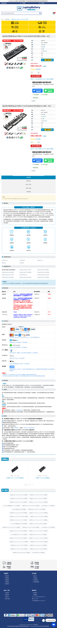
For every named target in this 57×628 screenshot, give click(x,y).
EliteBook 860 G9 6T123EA (8, 274)
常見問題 (35, 578)
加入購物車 (37, 76)
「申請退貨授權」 (19, 410)
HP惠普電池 (7, 19)
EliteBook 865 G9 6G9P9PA (25, 277)
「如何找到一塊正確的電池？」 (29, 427)
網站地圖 (7, 583)
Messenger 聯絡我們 (38, 90)
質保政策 (7, 578)
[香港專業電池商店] (28, 10)
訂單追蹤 (7, 592)
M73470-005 (5, 260)
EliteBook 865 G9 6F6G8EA (8, 277)
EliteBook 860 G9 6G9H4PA (8, 272)
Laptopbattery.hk (30, 624)
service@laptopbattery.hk (39, 596)
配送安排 (7, 594)
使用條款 (7, 581)
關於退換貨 (35, 579)
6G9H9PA (22, 262)
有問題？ (34, 100)
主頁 (2, 19)
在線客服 (35, 594)
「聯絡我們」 (16, 427)
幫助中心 (35, 576)
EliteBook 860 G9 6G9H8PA (25, 272)
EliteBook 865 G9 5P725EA (43, 274)
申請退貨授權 (36, 581)
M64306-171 (40, 260)
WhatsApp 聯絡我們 (50, 90)
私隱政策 (7, 579)
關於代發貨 (7, 598)
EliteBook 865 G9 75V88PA (43, 277)
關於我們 (7, 576)
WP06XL (4, 262)
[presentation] (28, 177)
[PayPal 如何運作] (28, 621)
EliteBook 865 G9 (23, 274)
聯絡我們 (35, 592)
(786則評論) (38, 69)
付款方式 (7, 596)
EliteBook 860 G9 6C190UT (25, 269)
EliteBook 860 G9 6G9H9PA (43, 272)
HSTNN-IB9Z (22, 260)
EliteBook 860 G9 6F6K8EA (43, 269)
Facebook (36, 598)
